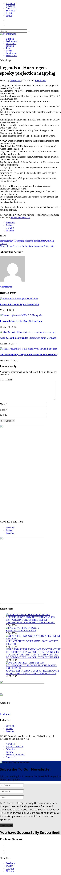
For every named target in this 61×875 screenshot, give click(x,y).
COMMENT (6, 379)
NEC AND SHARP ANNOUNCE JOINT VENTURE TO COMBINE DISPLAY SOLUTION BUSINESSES (32, 656)
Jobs (8, 48)
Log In (9, 15)
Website (3, 415)
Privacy (9, 752)
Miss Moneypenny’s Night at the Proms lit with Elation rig (29, 354)
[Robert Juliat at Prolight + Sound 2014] (19, 298)
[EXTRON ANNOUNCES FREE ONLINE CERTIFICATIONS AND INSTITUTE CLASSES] (33, 617)
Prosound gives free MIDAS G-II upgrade (21, 321)
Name (3, 404)
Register (10, 13)
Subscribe (10, 10)
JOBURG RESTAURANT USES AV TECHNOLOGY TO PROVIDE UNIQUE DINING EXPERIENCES (33, 672)
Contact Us (11, 8)
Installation (11, 43)
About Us (10, 3)
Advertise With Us (14, 746)
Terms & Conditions (15, 754)
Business (10, 38)
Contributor (15, 80)
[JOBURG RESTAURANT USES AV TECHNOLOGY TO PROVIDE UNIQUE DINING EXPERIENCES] (33, 668)
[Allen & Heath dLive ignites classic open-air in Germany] (28, 332)
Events (9, 50)
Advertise (10, 6)
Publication (11, 53)
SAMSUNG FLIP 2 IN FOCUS (21, 630)
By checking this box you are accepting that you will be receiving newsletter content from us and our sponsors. (30, 816)
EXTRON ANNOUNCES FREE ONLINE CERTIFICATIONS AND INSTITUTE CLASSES (30, 621)
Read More (5, 714)
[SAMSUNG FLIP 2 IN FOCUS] (22, 628)
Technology (11, 41)
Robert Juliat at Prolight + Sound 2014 (19, 304)
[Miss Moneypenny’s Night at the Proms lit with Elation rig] (28, 348)
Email (3, 409)
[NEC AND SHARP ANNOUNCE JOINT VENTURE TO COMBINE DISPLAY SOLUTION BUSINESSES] (33, 652)
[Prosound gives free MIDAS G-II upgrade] (21, 315)
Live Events (40, 80)
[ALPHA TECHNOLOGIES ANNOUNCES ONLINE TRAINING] (33, 638)
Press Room (11, 55)
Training (10, 46)
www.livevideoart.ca (20, 217)
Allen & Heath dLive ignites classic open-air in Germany (28, 338)
